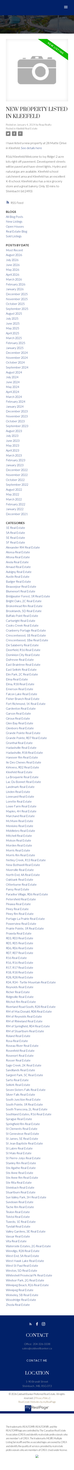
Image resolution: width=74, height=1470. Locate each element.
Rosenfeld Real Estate (20, 1050)
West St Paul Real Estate (22, 1265)
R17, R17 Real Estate (19, 967)
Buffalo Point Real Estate (22, 615)
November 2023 (17, 416)
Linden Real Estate (18, 791)
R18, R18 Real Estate (19, 972)
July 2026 (12, 260)
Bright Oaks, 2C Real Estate (24, 601)
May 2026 (12, 269)
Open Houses (15, 226)
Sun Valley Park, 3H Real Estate (26, 1197)
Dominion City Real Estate (23, 655)
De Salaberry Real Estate (22, 645)
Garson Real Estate (18, 713)
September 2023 (17, 426)
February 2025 (15, 343)
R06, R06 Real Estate (19, 948)
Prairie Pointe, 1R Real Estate (25, 928)
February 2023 (15, 460)
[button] (30, 1324)
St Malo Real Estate (18, 1153)
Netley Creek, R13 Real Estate (26, 860)
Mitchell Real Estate (19, 835)
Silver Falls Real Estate (20, 1094)
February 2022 (15, 504)
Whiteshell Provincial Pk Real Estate (29, 1275)
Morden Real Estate (19, 845)
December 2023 (17, 411)
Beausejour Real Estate (21, 586)
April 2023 (12, 450)
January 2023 (15, 465)
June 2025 (13, 323)
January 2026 (15, 289)
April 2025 (12, 333)
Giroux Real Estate (18, 718)
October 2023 (15, 421)
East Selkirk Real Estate (21, 669)
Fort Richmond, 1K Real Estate (26, 703)
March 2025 (14, 338)
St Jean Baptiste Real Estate (24, 1143)
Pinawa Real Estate (18, 904)
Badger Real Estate (18, 581)
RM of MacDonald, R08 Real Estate (29, 1011)
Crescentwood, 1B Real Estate (26, 635)
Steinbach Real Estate (20, 1187)
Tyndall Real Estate (18, 1226)
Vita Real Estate (16, 1241)
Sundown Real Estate (19, 1202)
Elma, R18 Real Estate (20, 684)
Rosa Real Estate (17, 1041)
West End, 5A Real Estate (22, 1256)
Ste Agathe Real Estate (21, 1168)
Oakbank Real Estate (19, 879)
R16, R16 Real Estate (19, 962)
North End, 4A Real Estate (23, 874)
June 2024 (13, 382)
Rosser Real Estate (18, 1060)
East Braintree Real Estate (23, 664)
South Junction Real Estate (23, 1099)
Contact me (37, 1360)
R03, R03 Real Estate (19, 938)
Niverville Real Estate (20, 870)
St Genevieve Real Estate (22, 1133)
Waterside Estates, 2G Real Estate (28, 1246)
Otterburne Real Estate (21, 884)
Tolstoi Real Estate (18, 1216)
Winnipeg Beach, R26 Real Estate (27, 1285)
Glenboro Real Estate (20, 728)
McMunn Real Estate (19, 821)
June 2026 (13, 265)
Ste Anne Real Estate (19, 1172)
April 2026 (12, 274)
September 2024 (17, 367)
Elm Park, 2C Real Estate (22, 674)
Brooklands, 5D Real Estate (24, 611)
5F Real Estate (15, 542)
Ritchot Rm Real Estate (21, 1001)
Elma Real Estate (17, 679)
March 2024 (14, 396)
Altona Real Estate (18, 557)
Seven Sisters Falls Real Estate (26, 1089)
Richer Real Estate (18, 992)
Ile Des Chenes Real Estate (23, 762)
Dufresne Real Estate (20, 659)
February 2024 (15, 401)
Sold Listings (14, 236)
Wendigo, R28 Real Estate (22, 1251)
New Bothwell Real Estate (23, 865)
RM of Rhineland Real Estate (24, 1021)
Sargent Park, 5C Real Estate (24, 1075)
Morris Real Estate (18, 850)
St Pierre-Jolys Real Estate (23, 1158)
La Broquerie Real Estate (22, 777)
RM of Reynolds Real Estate (24, 1016)
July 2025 (12, 318)
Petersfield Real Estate (21, 899)
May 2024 (12, 386)
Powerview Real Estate (21, 923)
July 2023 (12, 435)
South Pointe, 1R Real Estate (24, 1104)
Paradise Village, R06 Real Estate (27, 894)
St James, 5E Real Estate (22, 1138)
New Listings (14, 221)
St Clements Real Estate (21, 1128)
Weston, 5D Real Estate (21, 1270)
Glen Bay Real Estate (19, 723)
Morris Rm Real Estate (20, 855)
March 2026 (14, 279)
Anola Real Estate (17, 562)
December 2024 (17, 352)
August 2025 (14, 313)
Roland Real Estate (18, 1036)
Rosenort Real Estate (20, 1055)
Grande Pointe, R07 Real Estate (26, 738)
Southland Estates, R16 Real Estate (28, 1114)
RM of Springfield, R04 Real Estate (28, 1026)
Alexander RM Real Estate (23, 547)
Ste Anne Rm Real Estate (22, 1177)
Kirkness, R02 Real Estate (22, 767)
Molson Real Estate (18, 840)
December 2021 (17, 514)
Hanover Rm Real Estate (22, 757)
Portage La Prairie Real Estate (25, 918)
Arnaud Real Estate (18, 567)
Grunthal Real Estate (19, 743)
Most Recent (14, 250)
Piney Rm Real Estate (20, 913)
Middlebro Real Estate (20, 830)
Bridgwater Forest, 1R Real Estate (28, 596)
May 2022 (12, 494)
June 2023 (13, 440)
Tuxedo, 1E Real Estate (21, 1221)
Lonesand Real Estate (20, 796)
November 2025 (17, 299)
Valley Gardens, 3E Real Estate (26, 1231)
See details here (31, 148)
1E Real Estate (15, 527)
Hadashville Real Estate (21, 747)
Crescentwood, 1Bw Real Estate (27, 640)
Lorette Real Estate (19, 801)
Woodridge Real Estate (21, 1299)
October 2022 (15, 479)
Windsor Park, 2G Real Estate (25, 1280)
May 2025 (12, 328)
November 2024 (17, 357)
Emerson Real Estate (19, 689)
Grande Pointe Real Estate (23, 733)
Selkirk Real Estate (18, 1084)
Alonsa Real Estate (18, 552)
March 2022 (14, 499)
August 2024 (14, 372)
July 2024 (12, 377)
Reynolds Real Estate (19, 987)
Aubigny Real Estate (18, 571)
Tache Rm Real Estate (20, 1207)
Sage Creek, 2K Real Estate (23, 1065)
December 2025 (17, 294)
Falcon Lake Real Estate (21, 694)
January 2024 (15, 406)
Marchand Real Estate (20, 816)
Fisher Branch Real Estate (22, 698)
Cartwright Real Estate (20, 620)
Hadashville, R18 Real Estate (24, 752)
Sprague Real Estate (19, 1119)
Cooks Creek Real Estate (22, 625)
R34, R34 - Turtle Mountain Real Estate (31, 982)
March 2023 (14, 455)
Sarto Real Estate (17, 1080)
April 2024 (12, 391)
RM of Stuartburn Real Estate (25, 1031)
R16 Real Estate (16, 958)
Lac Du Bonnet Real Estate (23, 781)
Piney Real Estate (17, 909)
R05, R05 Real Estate (19, 943)
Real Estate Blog (16, 231)
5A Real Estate (15, 532)
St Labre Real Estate (19, 1148)
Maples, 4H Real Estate (21, 811)
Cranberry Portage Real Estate (26, 630)
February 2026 (15, 284)
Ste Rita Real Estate (19, 1182)
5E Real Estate (15, 537)
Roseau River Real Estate (22, 1045)
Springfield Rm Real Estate (23, 1124)
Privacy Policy (42, 1398)
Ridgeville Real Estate (20, 996)
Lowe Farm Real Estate (21, 806)
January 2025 (15, 348)
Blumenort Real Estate (20, 591)
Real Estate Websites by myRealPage (37, 1401)
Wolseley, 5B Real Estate (22, 1295)
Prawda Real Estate (18, 933)
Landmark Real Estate (20, 786)
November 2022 (17, 475)
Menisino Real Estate (19, 826)
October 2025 (15, 303)
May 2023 (12, 445)
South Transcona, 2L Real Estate (26, 1109)
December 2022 (17, 470)
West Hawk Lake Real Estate (25, 1260)
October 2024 (15, 362)
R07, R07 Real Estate (19, 953)
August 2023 (14, 431)
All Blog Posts (14, 216)
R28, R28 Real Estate (19, 977)
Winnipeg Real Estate (19, 1290)
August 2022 (14, 489)
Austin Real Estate (17, 576)
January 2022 (15, 509)
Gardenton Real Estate (21, 708)
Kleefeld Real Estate (26, 128)
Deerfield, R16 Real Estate (23, 650)
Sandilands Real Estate (20, 1070)
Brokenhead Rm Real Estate (24, 606)
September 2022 (17, 484)
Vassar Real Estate (18, 1236)
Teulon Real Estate (18, 1212)
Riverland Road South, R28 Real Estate (31, 1006)
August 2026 (14, 255)
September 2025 (17, 308)
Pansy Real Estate (17, 889)
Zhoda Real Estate (18, 1304)
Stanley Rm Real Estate (21, 1163)
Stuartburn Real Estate (20, 1192)
